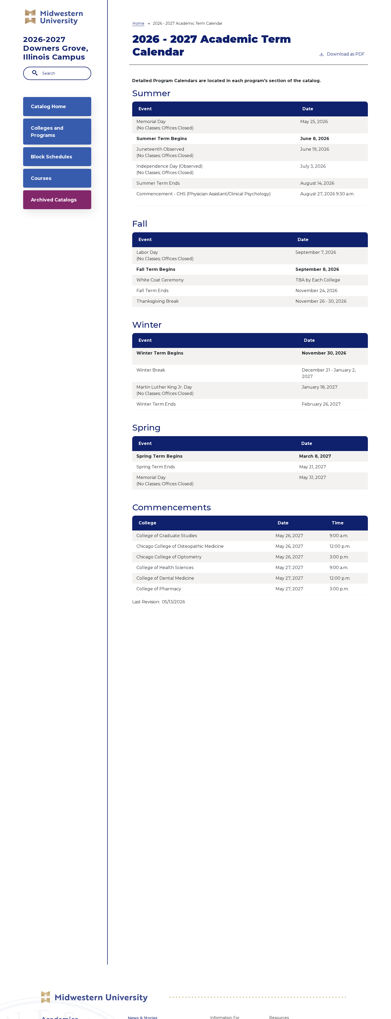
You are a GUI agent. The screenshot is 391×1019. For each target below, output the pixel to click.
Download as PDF (346, 54)
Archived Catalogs (54, 200)
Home (138, 23)
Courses (41, 178)
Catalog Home (48, 106)
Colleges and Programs (47, 131)
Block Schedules (51, 156)
